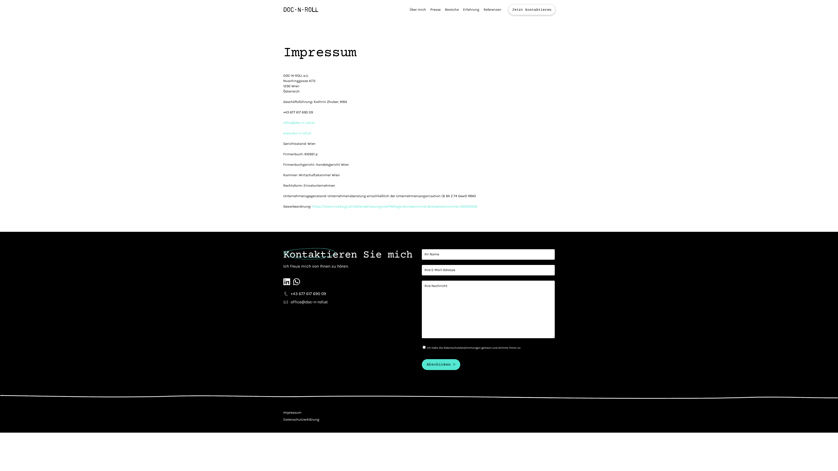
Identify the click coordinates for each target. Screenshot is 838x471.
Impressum (292, 412)
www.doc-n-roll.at (297, 133)
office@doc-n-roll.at (299, 123)
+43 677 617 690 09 (308, 293)
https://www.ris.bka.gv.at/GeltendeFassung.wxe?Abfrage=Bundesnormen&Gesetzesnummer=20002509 (394, 206)
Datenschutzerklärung (301, 419)
